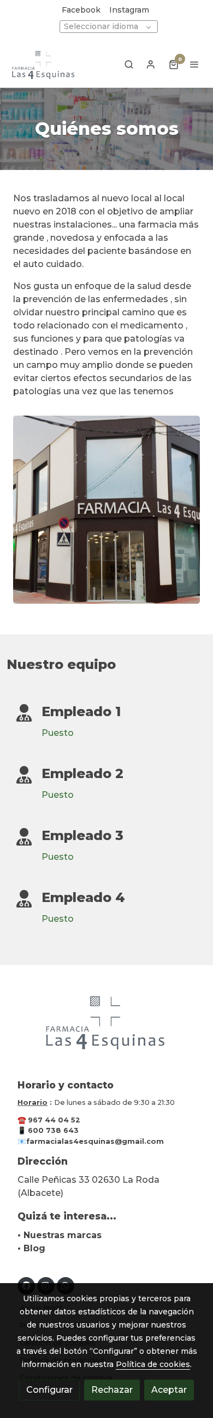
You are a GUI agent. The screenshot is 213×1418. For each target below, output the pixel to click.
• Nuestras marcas (59, 1235)
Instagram (129, 10)
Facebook (81, 10)
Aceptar (169, 1390)
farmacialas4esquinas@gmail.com (95, 1141)
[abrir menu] (194, 64)
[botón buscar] (129, 64)
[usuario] (151, 64)
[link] (43, 64)
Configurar (49, 1390)
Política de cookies (153, 1364)
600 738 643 (53, 1130)
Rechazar (112, 1390)
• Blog (31, 1248)
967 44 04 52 (54, 1120)
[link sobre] (106, 1028)
